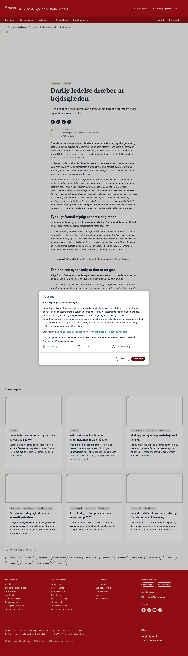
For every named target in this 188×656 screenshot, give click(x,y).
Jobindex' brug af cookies (69, 331)
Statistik (85, 346)
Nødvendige (52, 346)
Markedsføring (123, 346)
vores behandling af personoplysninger (108, 331)
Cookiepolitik (50, 341)
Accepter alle (138, 359)
